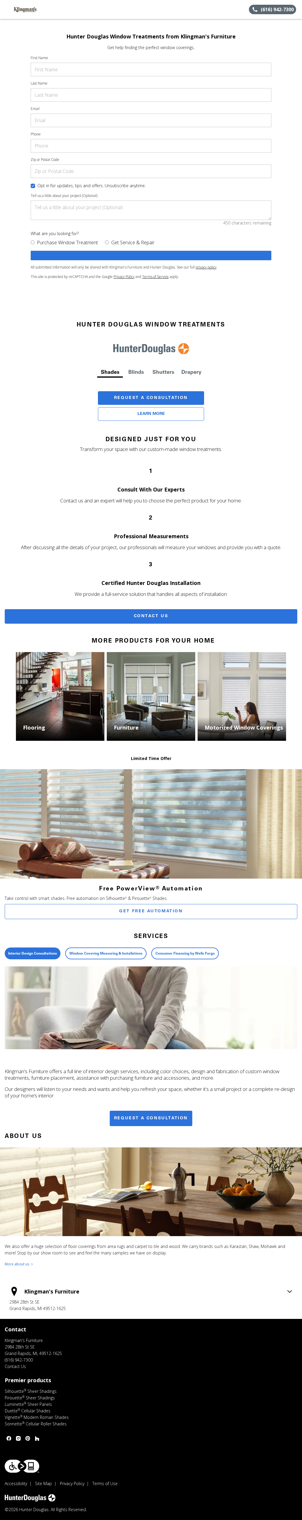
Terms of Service (155, 276)
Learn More (151, 414)
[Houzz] (37, 1438)
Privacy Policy (124, 276)
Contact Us (151, 616)
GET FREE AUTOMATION (151, 911)
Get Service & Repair (133, 242)
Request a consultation (151, 1118)
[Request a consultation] (151, 255)
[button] (7, 9)
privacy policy (206, 267)
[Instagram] (18, 1438)
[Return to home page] (31, 9)
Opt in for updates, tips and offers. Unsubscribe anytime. (91, 185)
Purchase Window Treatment (67, 242)
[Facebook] (9, 1438)
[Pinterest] (28, 1438)
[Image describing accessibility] (22, 1466)
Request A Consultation (151, 398)
